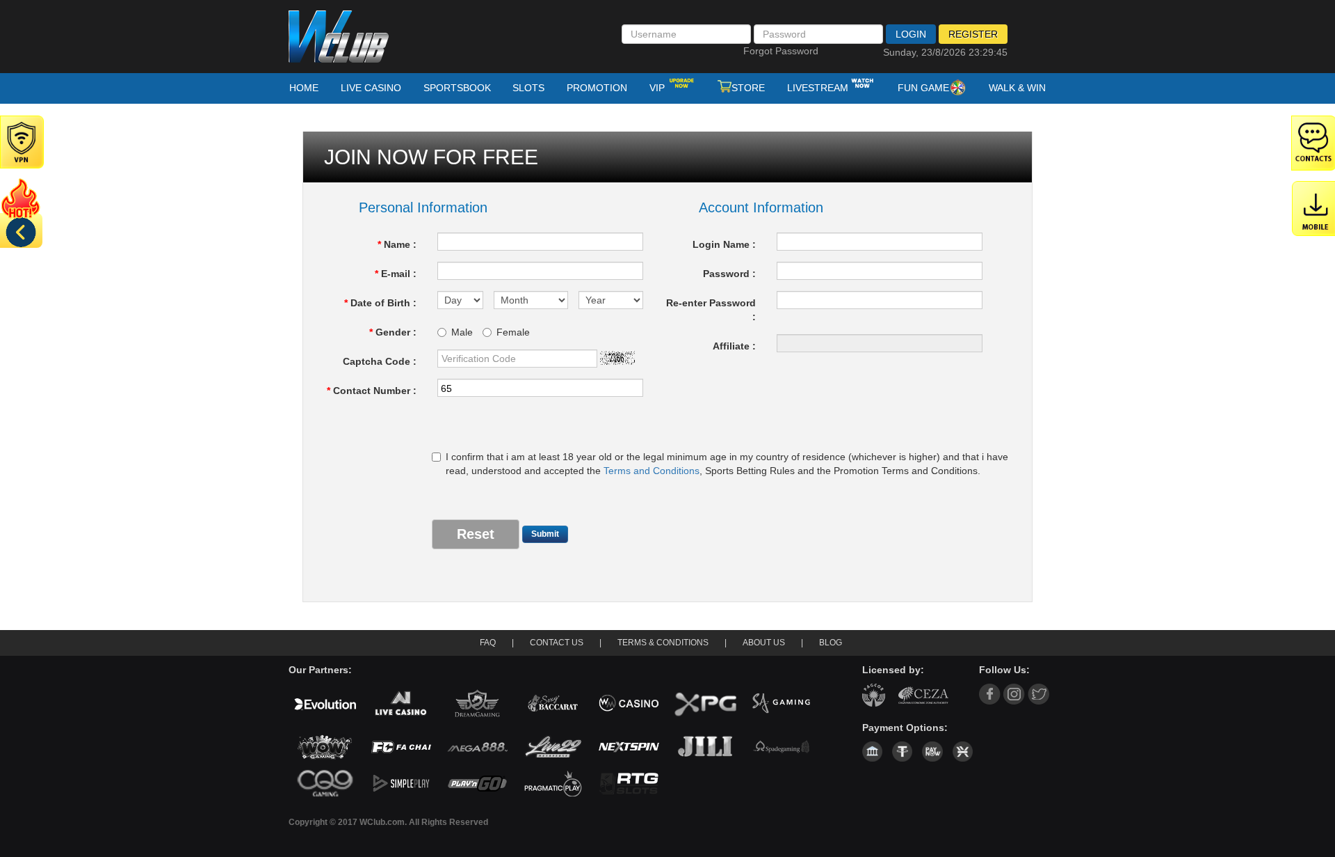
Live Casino (371, 87)
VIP (658, 87)
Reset (475, 534)
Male (462, 332)
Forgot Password (780, 50)
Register (973, 34)
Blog (830, 642)
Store (748, 87)
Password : (729, 273)
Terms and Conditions (651, 470)
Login (911, 34)
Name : (397, 244)
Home (303, 87)
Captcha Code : (379, 361)
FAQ (488, 642)
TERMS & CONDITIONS (663, 642)
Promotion (597, 87)
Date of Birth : (380, 302)
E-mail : (395, 273)
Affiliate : (734, 346)
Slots (528, 87)
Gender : (392, 332)
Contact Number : (371, 390)
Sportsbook (457, 87)
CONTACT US (556, 642)
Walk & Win (1017, 87)
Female (513, 332)
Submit (545, 534)
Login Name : (724, 244)
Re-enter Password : (711, 309)
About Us (764, 642)
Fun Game (923, 87)
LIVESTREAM (817, 87)
